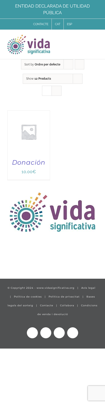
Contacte (46, 305)
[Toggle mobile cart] (87, 39)
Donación (28, 162)
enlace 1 (16, 260)
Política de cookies (28, 296)
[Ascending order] (79, 64)
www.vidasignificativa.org (55, 287)
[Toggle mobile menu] (96, 39)
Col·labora (67, 305)
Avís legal (88, 287)
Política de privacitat (64, 296)
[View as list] (56, 91)
